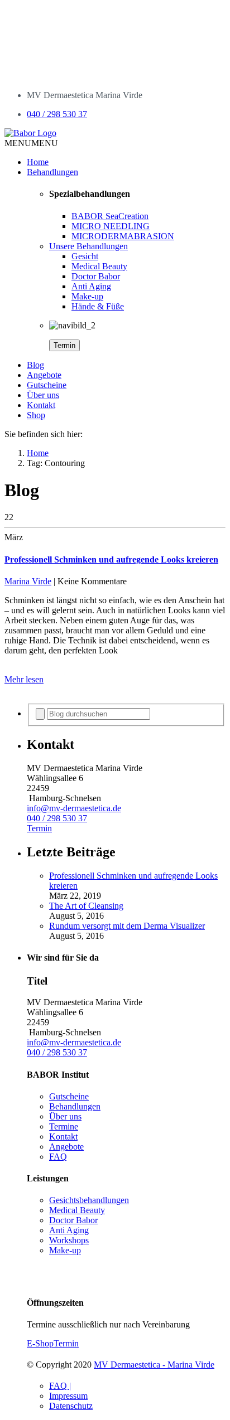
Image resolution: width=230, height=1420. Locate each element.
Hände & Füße (97, 306)
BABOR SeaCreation (109, 216)
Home (38, 162)
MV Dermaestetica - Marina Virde (154, 1364)
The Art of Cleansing (86, 905)
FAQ (58, 1156)
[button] (31, 143)
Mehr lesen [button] (24, 679)
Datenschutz (71, 1406)
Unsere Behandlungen (88, 246)
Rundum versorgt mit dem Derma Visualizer (127, 925)
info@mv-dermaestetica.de (74, 808)
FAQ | (60, 1385)
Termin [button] (39, 828)
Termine (63, 1126)
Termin (64, 345)
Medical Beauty (99, 266)
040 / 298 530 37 (57, 114)
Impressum (68, 1395)
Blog (35, 365)
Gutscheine (46, 385)
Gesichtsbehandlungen (89, 1200)
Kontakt (41, 405)
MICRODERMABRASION (122, 236)
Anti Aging (91, 286)
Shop (36, 415)
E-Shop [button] (40, 1343)
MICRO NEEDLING (110, 226)
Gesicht (84, 256)
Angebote (44, 375)
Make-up (87, 296)
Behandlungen (52, 172)
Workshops (69, 1240)
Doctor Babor (95, 276)
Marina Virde (27, 581)
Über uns (43, 395)
